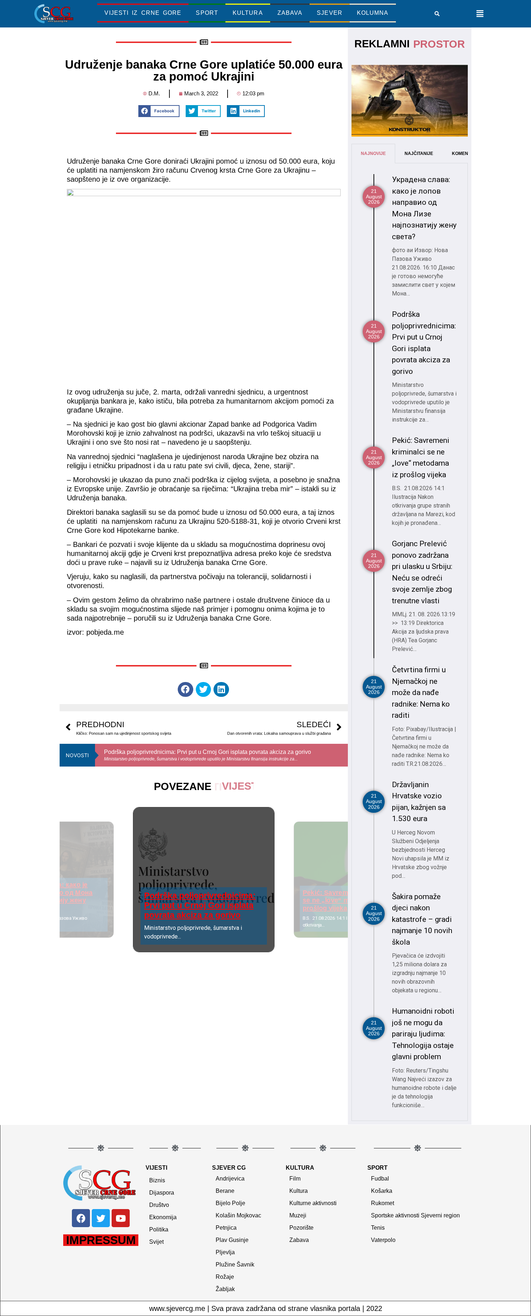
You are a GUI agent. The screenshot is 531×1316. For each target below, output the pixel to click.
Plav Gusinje (232, 1240)
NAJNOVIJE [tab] (373, 153)
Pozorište (301, 1228)
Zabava (290, 13)
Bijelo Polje (230, 1203)
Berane (225, 1191)
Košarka (381, 1191)
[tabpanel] (409, 642)
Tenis (378, 1228)
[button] (437, 13)
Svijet (156, 1242)
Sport (207, 13)
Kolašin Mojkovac (238, 1215)
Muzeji (297, 1215)
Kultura (248, 13)
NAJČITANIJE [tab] (419, 153)
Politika (158, 1229)
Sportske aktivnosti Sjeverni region (415, 1215)
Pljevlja (225, 1252)
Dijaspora (161, 1193)
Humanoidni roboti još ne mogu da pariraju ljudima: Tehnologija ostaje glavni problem (423, 1034)
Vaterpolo (383, 1240)
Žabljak (225, 1289)
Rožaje (225, 1277)
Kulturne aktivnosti (313, 1203)
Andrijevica (230, 1178)
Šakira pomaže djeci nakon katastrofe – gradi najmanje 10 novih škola (422, 919)
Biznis (157, 1180)
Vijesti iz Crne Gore (142, 13)
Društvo (159, 1205)
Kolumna (373, 13)
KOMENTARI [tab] (465, 153)
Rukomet (382, 1203)
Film (295, 1178)
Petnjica (226, 1228)
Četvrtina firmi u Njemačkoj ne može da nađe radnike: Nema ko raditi (421, 692)
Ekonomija (163, 1217)
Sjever (329, 13)
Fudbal (380, 1178)
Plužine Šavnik (235, 1264)
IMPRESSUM (101, 1240)
